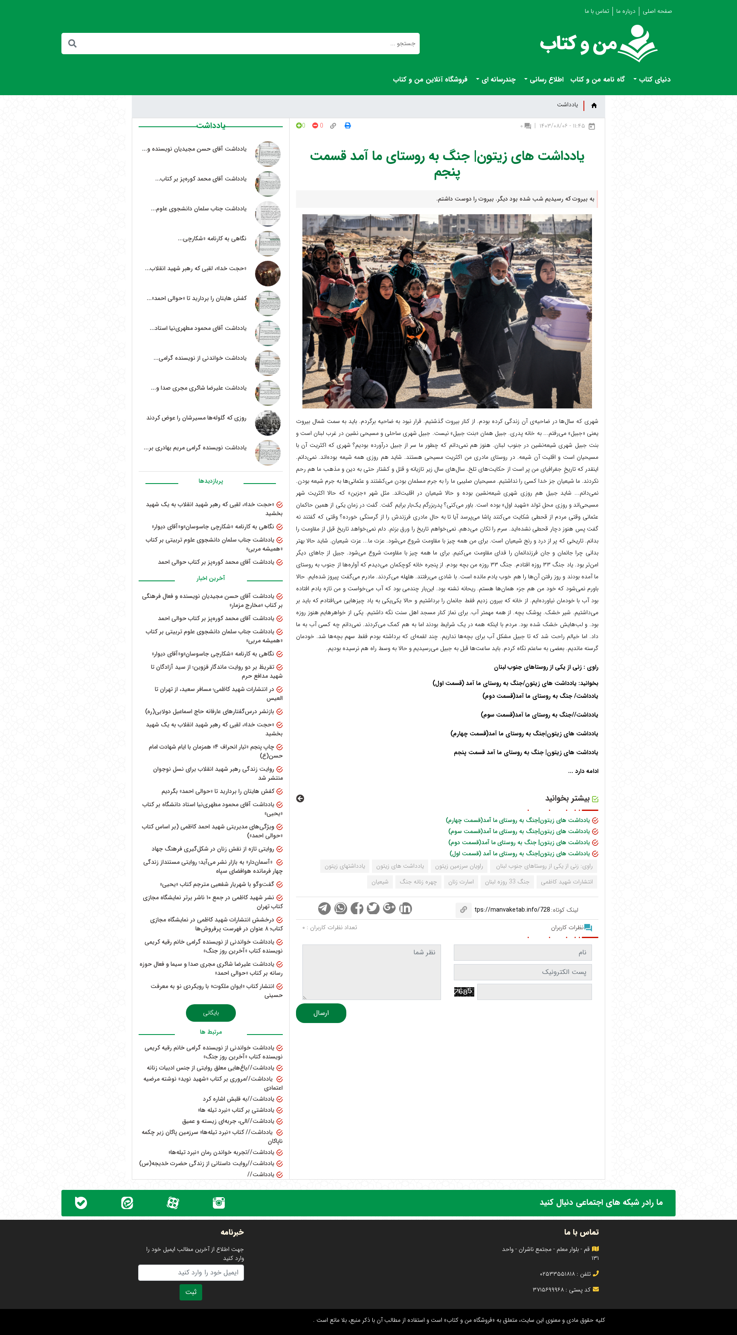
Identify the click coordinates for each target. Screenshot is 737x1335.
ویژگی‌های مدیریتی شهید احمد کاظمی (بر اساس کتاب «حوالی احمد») (212, 831)
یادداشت (567, 104)
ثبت (191, 1292)
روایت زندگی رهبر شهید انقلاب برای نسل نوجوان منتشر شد (218, 773)
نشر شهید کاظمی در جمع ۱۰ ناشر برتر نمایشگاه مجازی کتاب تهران (213, 902)
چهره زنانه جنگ (418, 881)
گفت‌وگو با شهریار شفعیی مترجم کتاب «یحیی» (217, 884)
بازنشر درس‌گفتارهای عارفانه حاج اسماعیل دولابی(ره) (209, 711)
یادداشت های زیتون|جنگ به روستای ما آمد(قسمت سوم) (519, 831)
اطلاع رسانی (545, 79)
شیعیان (380, 881)
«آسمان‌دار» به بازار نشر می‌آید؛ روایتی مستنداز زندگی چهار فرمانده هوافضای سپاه (213, 866)
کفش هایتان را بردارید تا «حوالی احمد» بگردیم (218, 791)
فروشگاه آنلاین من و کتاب (430, 79)
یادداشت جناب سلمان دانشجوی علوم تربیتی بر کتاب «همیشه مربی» (214, 544)
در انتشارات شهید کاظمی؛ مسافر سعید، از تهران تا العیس (219, 694)
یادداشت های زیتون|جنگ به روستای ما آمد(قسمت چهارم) (518, 820)
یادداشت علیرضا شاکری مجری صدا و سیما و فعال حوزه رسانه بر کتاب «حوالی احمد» (211, 968)
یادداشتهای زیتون (345, 866)
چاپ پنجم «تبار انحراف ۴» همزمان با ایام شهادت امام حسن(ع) (216, 751)
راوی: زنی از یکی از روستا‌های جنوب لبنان (543, 866)
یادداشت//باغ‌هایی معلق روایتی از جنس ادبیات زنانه (210, 1068)
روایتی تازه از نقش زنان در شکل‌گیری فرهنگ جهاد (213, 849)
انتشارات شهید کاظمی (567, 881)
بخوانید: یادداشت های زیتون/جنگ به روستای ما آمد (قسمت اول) (515, 683)
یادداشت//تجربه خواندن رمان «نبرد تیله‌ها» (221, 1152)
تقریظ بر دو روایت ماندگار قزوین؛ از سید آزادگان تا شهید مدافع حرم (217, 671)
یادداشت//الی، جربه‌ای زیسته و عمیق (228, 1121)
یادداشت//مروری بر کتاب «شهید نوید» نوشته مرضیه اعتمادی (213, 1083)
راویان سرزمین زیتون (459, 866)
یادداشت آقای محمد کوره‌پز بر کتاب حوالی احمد (216, 562)
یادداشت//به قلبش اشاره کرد (238, 1099)
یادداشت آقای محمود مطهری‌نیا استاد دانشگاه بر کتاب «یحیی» (212, 809)
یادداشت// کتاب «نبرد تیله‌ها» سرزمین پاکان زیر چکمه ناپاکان (212, 1137)
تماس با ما (597, 11)
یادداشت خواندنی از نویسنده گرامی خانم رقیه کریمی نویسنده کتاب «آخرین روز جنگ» (214, 946)
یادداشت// (260, 1174)
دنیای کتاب (653, 79)
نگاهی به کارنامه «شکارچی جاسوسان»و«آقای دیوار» (213, 526)
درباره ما (625, 11)
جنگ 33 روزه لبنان (507, 881)
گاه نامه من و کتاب (597, 79)
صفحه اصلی (657, 11)
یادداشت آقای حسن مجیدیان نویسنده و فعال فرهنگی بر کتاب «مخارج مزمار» (212, 601)
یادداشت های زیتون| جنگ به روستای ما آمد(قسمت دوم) (519, 842)
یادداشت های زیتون (400, 866)
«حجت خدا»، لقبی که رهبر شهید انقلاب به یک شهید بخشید (214, 509)
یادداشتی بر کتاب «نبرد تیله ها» (236, 1110)
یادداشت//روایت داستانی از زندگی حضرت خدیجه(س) (206, 1163)
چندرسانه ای (497, 79)
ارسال (321, 1013)
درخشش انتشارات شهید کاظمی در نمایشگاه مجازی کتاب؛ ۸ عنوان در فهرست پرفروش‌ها (216, 924)
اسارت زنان (461, 881)
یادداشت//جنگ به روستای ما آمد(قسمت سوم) (539, 715)
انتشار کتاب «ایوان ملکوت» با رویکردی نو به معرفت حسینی (217, 991)
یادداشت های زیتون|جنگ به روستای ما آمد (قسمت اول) (520, 853)
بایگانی (211, 1012)
